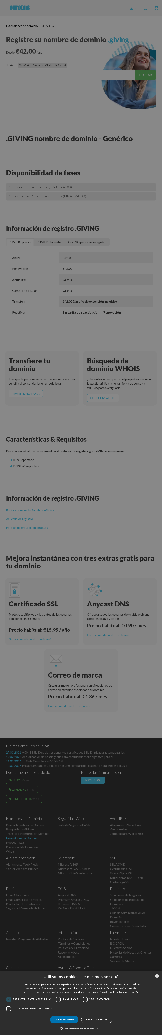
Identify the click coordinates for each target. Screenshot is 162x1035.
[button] (81, 1028)
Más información (129, 992)
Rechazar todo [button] (96, 1019)
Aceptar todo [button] (64, 1019)
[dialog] (81, 1003)
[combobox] (157, 976)
